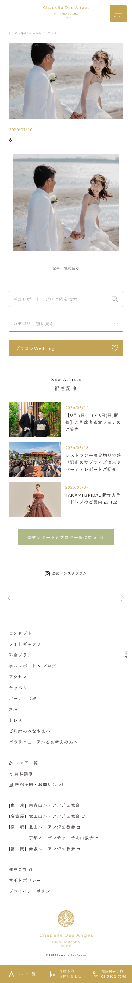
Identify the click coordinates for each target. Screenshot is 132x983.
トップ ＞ (14, 33)
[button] (9, 598)
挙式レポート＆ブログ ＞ (37, 33)
